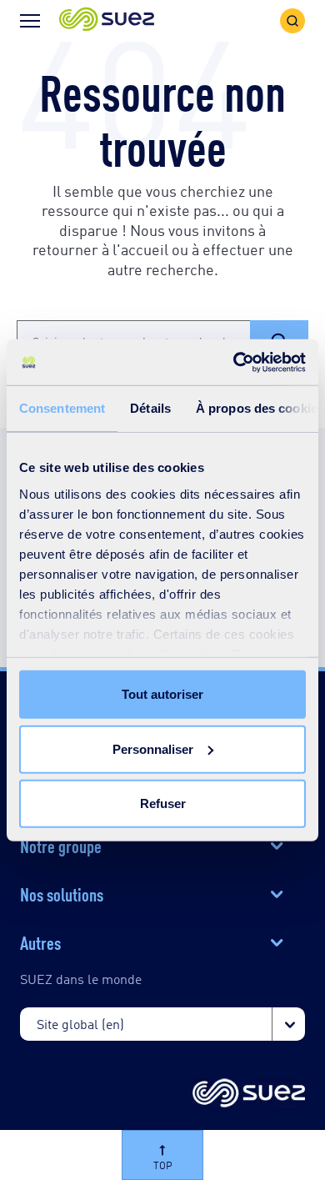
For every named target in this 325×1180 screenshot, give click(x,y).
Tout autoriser (162, 694)
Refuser (163, 803)
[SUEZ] (248, 1094)
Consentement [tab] (62, 408)
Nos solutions (61, 893)
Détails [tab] (150, 408)
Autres (40, 941)
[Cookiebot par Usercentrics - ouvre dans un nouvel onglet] (234, 362)
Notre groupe (61, 844)
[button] (107, 20)
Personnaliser (152, 748)
